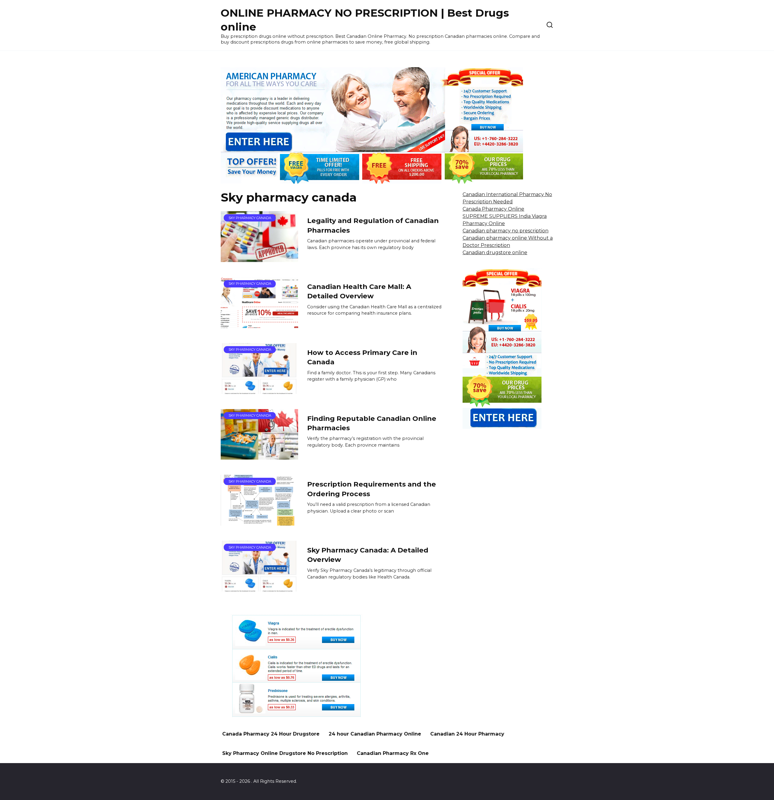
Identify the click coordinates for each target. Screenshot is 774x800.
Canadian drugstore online (495, 252)
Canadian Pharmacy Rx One (393, 753)
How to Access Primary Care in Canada (362, 357)
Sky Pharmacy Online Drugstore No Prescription (285, 753)
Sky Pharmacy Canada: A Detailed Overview (367, 555)
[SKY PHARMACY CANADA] (259, 258)
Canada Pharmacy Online (493, 209)
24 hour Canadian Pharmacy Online (375, 734)
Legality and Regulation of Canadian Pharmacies (373, 225)
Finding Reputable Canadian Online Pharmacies (371, 423)
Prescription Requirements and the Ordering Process (371, 489)
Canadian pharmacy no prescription (505, 231)
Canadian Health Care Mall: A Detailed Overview (359, 291)
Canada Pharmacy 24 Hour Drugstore (271, 734)
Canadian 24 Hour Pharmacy (467, 734)
